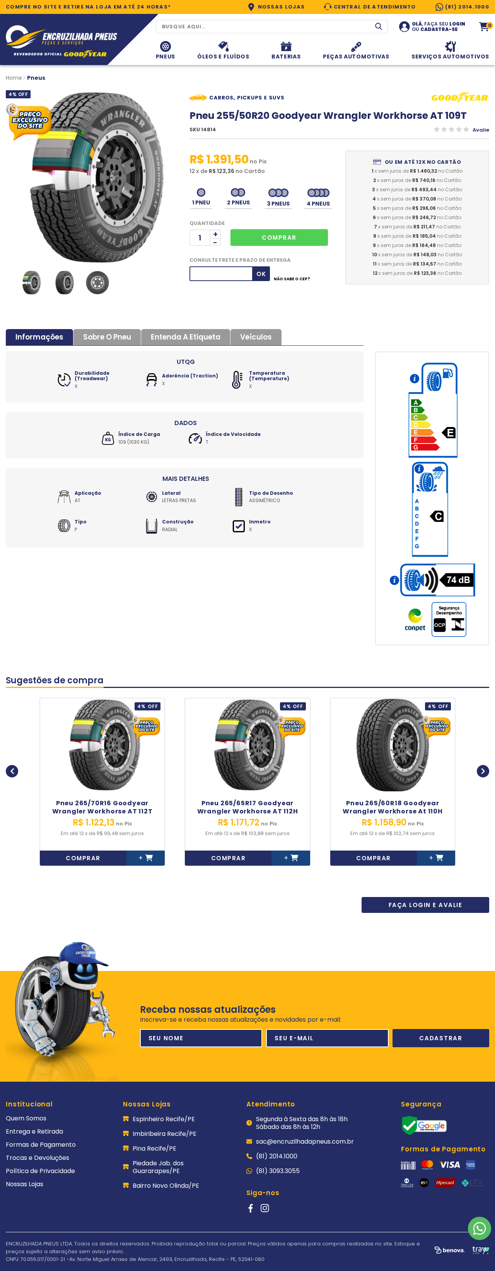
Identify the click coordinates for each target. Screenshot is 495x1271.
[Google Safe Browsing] (424, 1133)
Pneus (166, 56)
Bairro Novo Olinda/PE (166, 1186)
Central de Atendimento (375, 6)
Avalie (481, 130)
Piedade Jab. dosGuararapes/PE (158, 1167)
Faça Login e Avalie (426, 905)
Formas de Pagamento (41, 1145)
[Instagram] (265, 1208)
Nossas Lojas (281, 6)
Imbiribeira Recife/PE (164, 1134)
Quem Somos (26, 1118)
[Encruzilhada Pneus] (61, 42)
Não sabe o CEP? (292, 279)
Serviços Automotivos (450, 56)
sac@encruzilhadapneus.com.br (305, 1142)
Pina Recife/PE (154, 1149)
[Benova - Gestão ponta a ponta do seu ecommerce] (450, 1252)
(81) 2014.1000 (467, 6)
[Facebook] (250, 1208)
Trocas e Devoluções (37, 1158)
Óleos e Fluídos (223, 56)
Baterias (286, 56)
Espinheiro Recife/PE (164, 1119)
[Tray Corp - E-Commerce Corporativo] (481, 1251)
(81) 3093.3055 (278, 1171)
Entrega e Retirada (34, 1132)
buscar (378, 26)
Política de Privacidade (40, 1171)
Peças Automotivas (356, 56)
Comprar (83, 858)
